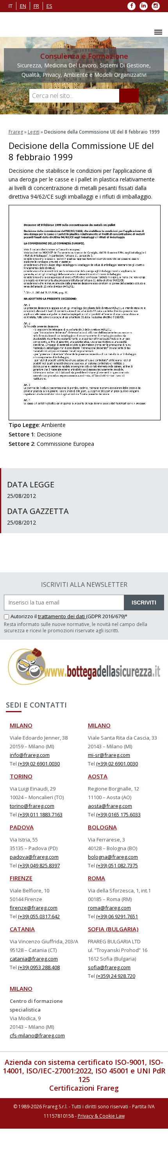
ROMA (96, 878)
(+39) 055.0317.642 (39, 916)
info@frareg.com (30, 754)
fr (36, 5)
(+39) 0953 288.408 (39, 967)
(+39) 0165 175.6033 (118, 814)
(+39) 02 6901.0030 (39, 763)
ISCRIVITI (144, 602)
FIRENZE (21, 878)
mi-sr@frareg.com (109, 754)
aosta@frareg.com (110, 805)
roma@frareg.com (109, 907)
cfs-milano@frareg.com (37, 1035)
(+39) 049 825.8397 (39, 865)
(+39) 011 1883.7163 (40, 814)
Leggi (33, 131)
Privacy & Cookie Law (101, 1116)
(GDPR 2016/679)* (106, 616)
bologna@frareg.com (113, 856)
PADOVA (22, 827)
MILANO (21, 725)
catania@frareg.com (34, 958)
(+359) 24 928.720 (115, 975)
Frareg (16, 131)
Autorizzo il (24, 616)
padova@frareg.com (34, 856)
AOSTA (97, 776)
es (49, 5)
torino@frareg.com (32, 805)
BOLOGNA (102, 827)
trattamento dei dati (62, 616)
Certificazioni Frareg (84, 1088)
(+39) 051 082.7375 (117, 865)
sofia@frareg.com (109, 967)
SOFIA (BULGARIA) (113, 929)
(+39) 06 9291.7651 (117, 916)
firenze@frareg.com (33, 907)
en (23, 5)
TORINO (21, 776)
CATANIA (22, 929)
